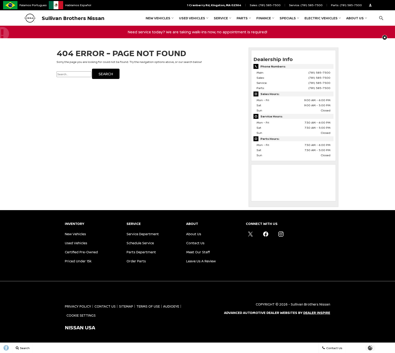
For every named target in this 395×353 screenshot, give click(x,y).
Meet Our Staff (198, 252)
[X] (250, 233)
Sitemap (126, 306)
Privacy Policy (78, 306)
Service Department (143, 234)
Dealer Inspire (316, 312)
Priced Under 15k (78, 261)
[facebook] (265, 233)
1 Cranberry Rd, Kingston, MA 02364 (214, 5)
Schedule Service (140, 243)
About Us (355, 18)
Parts (242, 18)
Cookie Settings (81, 315)
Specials (288, 18)
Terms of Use (148, 306)
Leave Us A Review (201, 261)
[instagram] (280, 233)
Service (221, 18)
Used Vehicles (192, 18)
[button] (381, 18)
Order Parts (136, 261)
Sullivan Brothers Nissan (310, 304)
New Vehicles (158, 18)
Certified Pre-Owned (81, 252)
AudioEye (171, 306)
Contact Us (195, 243)
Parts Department (141, 252)
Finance (263, 18)
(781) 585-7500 (319, 72)
